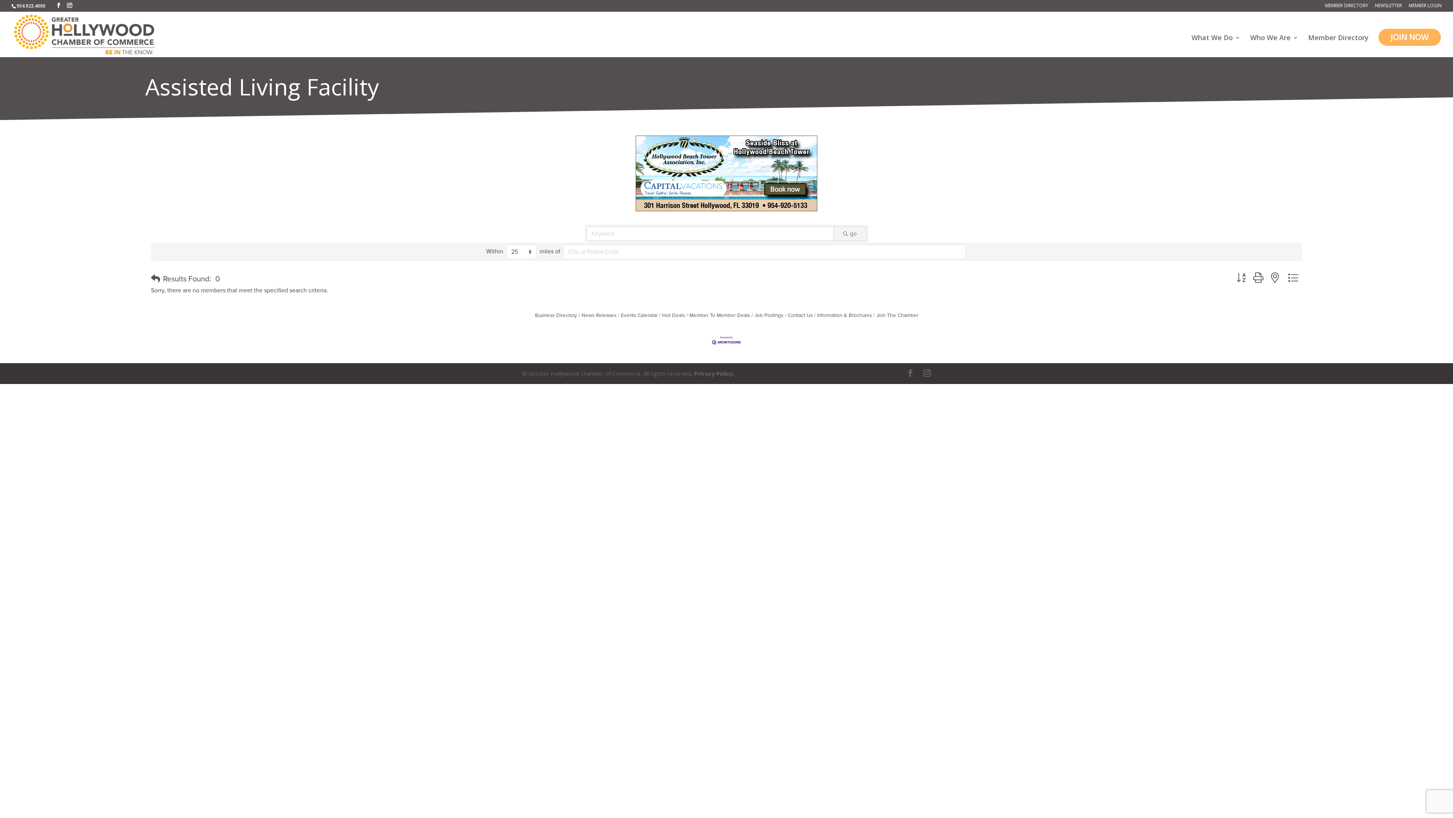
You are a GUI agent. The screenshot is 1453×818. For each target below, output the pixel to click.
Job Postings (769, 315)
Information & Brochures (844, 315)
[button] (155, 279)
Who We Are (1270, 38)
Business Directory (556, 315)
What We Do (1212, 38)
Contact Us (800, 315)
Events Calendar (639, 315)
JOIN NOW (1410, 37)
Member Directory (1346, 6)
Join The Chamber (897, 315)
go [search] (853, 233)
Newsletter (1388, 6)
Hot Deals (673, 315)
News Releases (599, 315)
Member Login (1425, 6)
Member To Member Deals (719, 315)
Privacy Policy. (714, 373)
